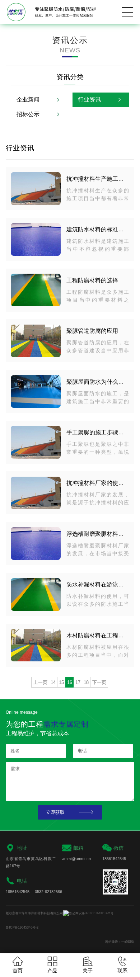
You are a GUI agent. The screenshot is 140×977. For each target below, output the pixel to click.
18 (86, 682)
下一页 (99, 682)
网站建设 (111, 942)
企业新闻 (28, 99)
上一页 (40, 682)
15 (61, 682)
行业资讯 (89, 99)
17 (77, 682)
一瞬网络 (127, 942)
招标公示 (28, 114)
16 (69, 682)
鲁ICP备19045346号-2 (22, 927)
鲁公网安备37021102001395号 (91, 913)
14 (53, 682)
